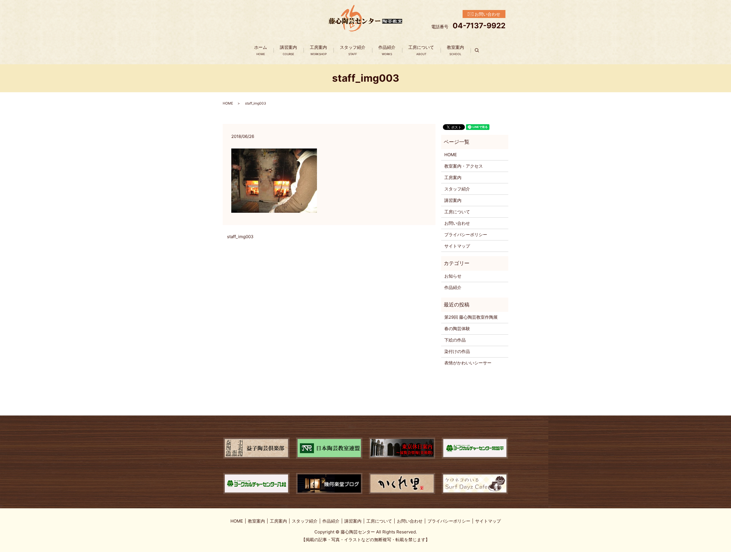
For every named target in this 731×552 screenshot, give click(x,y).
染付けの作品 (457, 351)
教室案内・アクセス (463, 166)
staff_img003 (240, 236)
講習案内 (288, 50)
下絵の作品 (455, 340)
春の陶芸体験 (457, 328)
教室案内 (455, 50)
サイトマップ (457, 246)
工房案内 (318, 50)
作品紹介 (386, 50)
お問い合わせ (457, 223)
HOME (228, 103)
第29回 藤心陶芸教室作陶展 (471, 317)
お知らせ (452, 276)
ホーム (260, 50)
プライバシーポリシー (465, 234)
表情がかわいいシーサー (467, 363)
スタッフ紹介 (353, 50)
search (480, 50)
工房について (421, 50)
